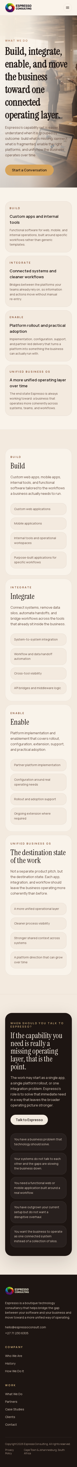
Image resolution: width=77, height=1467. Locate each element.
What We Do (13, 1394)
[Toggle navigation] (67, 7)
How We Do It (14, 1371)
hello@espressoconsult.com (25, 1327)
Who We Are (13, 1356)
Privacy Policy (9, 1451)
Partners (11, 1402)
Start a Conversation (29, 170)
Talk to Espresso (29, 1119)
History (10, 1363)
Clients (10, 1417)
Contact (11, 1424)
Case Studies (14, 1409)
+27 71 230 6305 (16, 1333)
